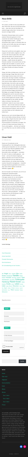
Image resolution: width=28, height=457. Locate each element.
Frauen (3, 277)
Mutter (20, 286)
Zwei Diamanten (6, 253)
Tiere (12, 290)
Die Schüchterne (6, 262)
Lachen (12, 284)
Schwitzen (17, 288)
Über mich (4, 376)
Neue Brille (7, 19)
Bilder (10, 273)
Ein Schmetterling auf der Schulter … (11, 265)
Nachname (7, 321)
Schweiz (13, 288)
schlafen (9, 288)
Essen (4, 276)
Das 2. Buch (6, 398)
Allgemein (4, 379)
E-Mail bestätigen (8, 340)
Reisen (3, 389)
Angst (6, 273)
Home (3, 373)
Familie (16, 276)
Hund (12, 282)
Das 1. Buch (6, 395)
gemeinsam (5, 279)
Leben (17, 284)
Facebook (9, 275)
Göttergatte (19, 279)
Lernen (21, 284)
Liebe (3, 286)
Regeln (5, 288)
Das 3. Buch (6, 401)
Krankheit (4, 284)
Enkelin (20, 273)
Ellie (17, 273)
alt (3, 273)
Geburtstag (14, 277)
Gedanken (19, 277)
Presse (3, 404)
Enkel (3, 386)
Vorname (6, 316)
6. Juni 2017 (5, 21)
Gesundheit (12, 279)
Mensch (10, 286)
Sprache (21, 288)
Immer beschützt (6, 256)
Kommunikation (6, 383)
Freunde (8, 277)
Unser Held (7, 137)
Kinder (18, 282)
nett (24, 286)
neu (2, 288)
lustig (7, 286)
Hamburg (5, 282)
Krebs (8, 284)
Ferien (21, 275)
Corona (13, 273)
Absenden (6, 351)
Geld (23, 277)
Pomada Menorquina (7, 259)
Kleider (23, 282)
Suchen (22, 361)
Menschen (16, 286)
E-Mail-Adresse (8, 335)
